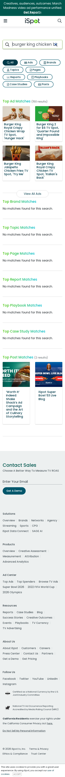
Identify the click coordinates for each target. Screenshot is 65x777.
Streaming (9, 526)
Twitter (24, 679)
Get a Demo (11, 659)
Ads (30, 62)
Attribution (32, 556)
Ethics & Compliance (15, 753)
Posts (45, 84)
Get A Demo (14, 491)
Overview (9, 520)
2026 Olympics (12, 592)
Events (7, 623)
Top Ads (8, 582)
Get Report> (33, 12)
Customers (29, 648)
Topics (14, 70)
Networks (37, 520)
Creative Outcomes (39, 617)
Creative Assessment (32, 551)
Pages (36, 70)
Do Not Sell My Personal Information (24, 730)
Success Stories (13, 617)
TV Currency (40, 623)
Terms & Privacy (38, 749)
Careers (45, 648)
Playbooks (41, 77)
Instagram (9, 684)
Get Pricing (29, 659)
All (12, 62)
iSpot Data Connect (16, 531)
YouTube (38, 679)
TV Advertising (12, 628)
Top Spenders (26, 582)
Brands (51, 62)
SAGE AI (37, 531)
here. (50, 723)
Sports (24, 526)
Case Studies (18, 84)
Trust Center (38, 753)
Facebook (9, 679)
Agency (52, 520)
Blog (39, 612)
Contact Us (30, 653)
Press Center (11, 653)
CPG (35, 526)
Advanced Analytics (16, 562)
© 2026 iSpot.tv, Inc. (14, 749)
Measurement (12, 556)
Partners (47, 653)
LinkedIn (52, 679)
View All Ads (32, 194)
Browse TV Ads (48, 582)
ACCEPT (17, 774)
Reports (15, 77)
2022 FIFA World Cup (41, 587)
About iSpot (10, 648)
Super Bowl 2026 (13, 587)
